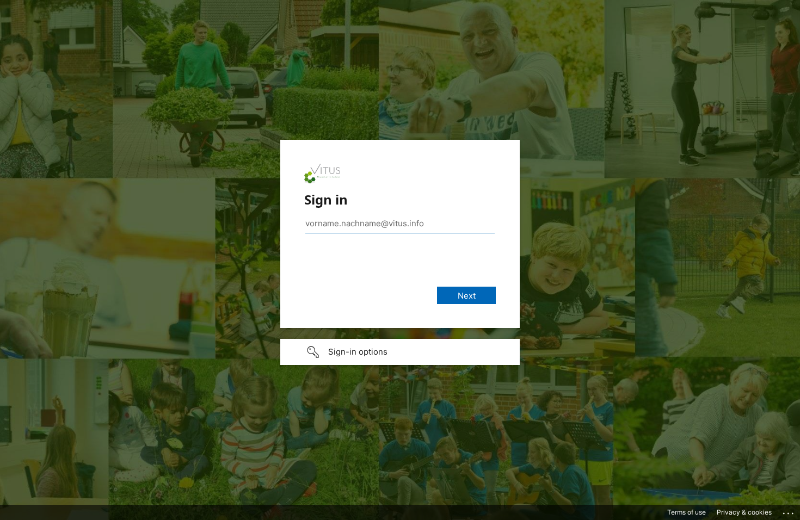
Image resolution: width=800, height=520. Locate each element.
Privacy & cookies (744, 512)
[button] (400, 352)
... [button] (789, 510)
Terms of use (686, 512)
